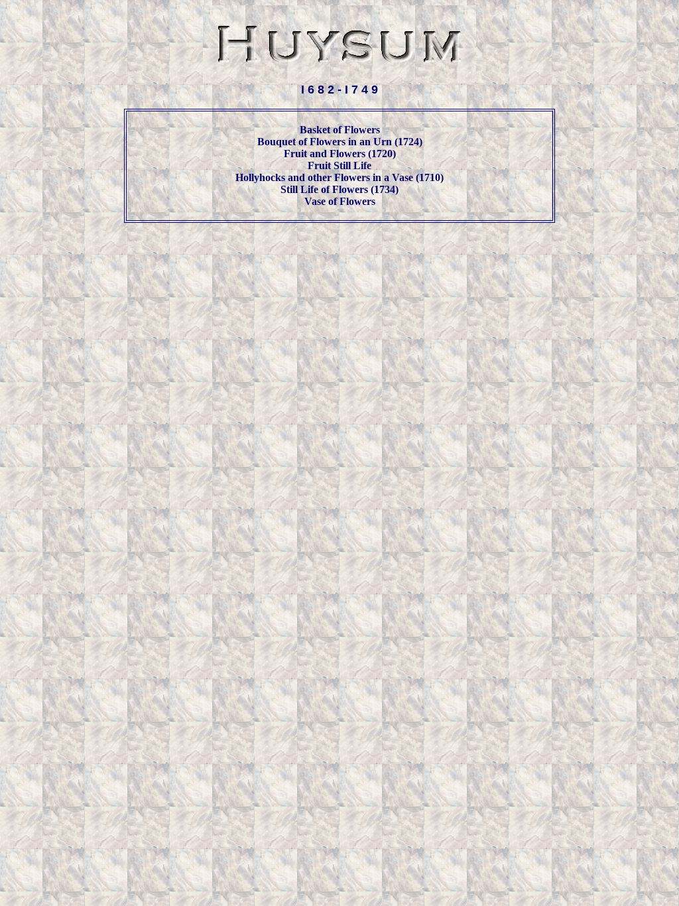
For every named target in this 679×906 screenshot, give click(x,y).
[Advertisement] (339, 264)
